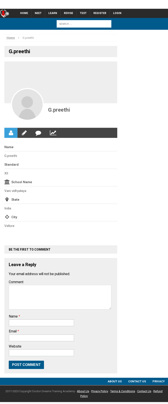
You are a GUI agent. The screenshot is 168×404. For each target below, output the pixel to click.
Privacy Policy (99, 391)
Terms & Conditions (122, 391)
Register (99, 13)
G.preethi (59, 110)
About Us (115, 381)
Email (13, 331)
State (15, 200)
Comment (16, 282)
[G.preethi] (27, 104)
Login (117, 13)
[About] (11, 133)
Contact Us (137, 381)
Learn (52, 13)
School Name (21, 182)
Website (15, 346)
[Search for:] (84, 24)
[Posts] (24, 133)
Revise (68, 13)
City (14, 217)
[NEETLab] (84, 4)
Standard (11, 165)
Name (9, 147)
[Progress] (53, 133)
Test (83, 13)
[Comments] (38, 133)
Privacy (158, 381)
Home (24, 13)
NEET (38, 13)
